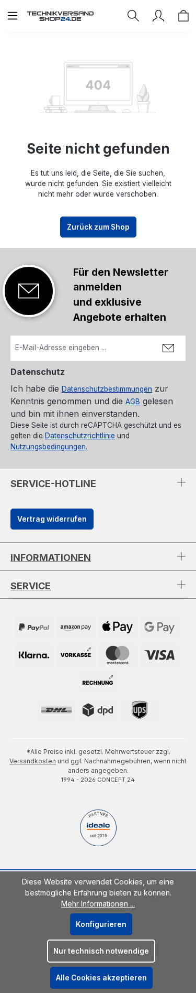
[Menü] (12, 15)
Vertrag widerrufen (52, 519)
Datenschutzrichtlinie (80, 435)
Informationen (50, 557)
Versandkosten (32, 761)
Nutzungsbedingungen (48, 446)
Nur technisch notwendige (101, 951)
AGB (132, 401)
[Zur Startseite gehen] (60, 15)
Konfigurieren (101, 924)
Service (30, 585)
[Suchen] (133, 15)
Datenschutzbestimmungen (107, 389)
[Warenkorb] (183, 15)
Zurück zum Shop (98, 227)
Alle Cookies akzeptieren (101, 978)
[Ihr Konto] (158, 15)
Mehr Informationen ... (98, 903)
